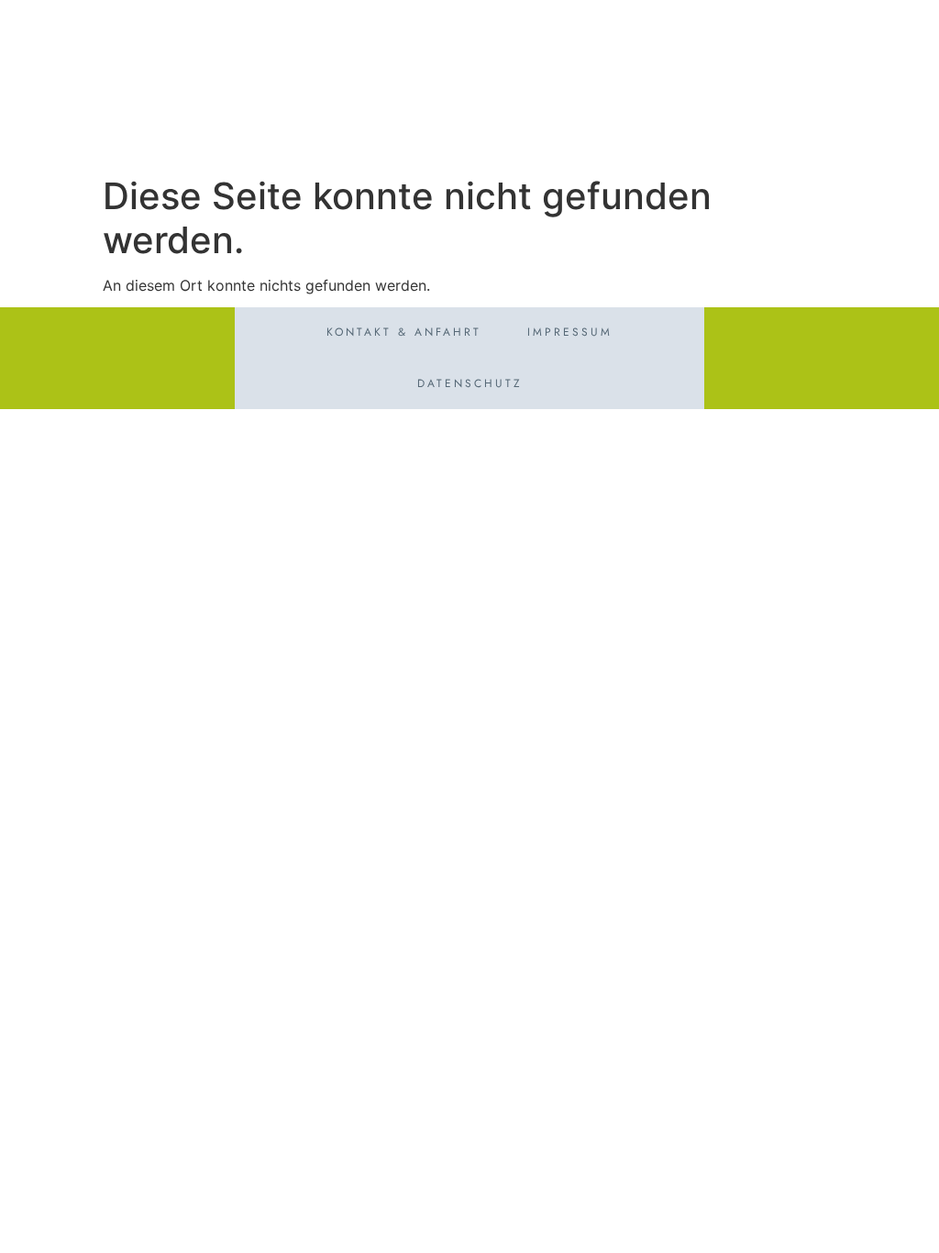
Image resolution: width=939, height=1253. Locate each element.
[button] (905, 131)
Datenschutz (470, 383)
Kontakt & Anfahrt (403, 332)
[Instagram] (901, 33)
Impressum (570, 332)
